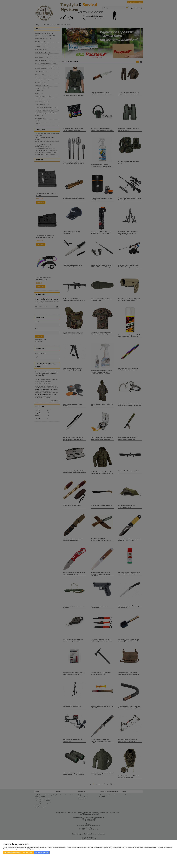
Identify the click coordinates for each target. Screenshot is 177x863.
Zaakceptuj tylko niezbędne (12, 852)
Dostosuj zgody (27, 852)
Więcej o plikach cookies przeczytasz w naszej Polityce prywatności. (21, 849)
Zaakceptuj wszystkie (41, 852)
